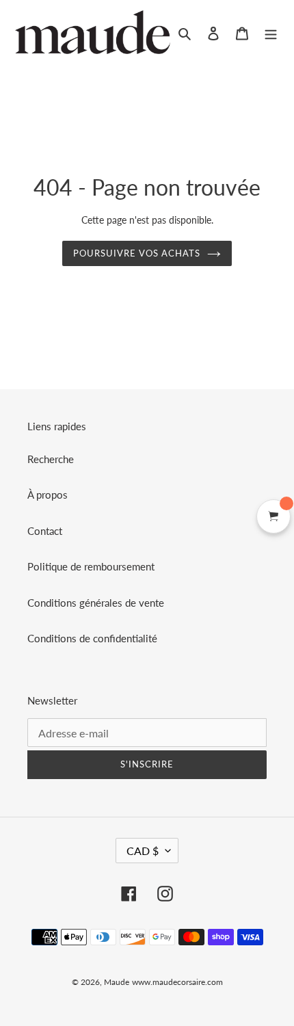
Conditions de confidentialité (92, 638)
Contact (44, 531)
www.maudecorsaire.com (177, 982)
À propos (47, 494)
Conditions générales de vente (95, 602)
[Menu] (270, 32)
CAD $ (142, 850)
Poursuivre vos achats (137, 253)
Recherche (50, 459)
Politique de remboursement (91, 566)
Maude (116, 982)
